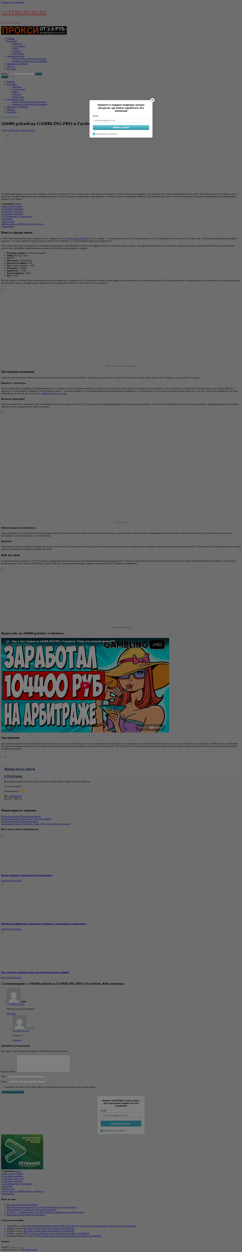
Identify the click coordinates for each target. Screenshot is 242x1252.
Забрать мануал (121, 127)
